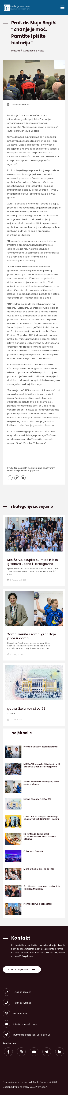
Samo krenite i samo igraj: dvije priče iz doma (31, 636)
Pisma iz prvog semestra (38, 903)
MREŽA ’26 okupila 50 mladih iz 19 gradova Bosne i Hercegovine (32, 562)
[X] (46, 1051)
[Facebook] (8, 1051)
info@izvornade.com (25, 1024)
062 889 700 (20, 1013)
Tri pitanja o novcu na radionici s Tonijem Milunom (42, 887)
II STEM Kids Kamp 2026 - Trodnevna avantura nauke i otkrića (40, 836)
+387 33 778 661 (22, 1002)
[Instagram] (21, 1051)
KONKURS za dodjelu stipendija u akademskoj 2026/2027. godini (42, 817)
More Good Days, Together (39, 868)
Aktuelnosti (29, 50)
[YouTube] (34, 1051)
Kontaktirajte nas (18, 969)
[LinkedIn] (59, 1051)
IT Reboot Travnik (33, 851)
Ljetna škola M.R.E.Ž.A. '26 (26, 709)
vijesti (41, 50)
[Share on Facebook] (10, 478)
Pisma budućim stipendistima (41, 746)
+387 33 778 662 (22, 992)
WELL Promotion (38, 1086)
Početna (15, 50)
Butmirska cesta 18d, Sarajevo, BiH (32, 1034)
